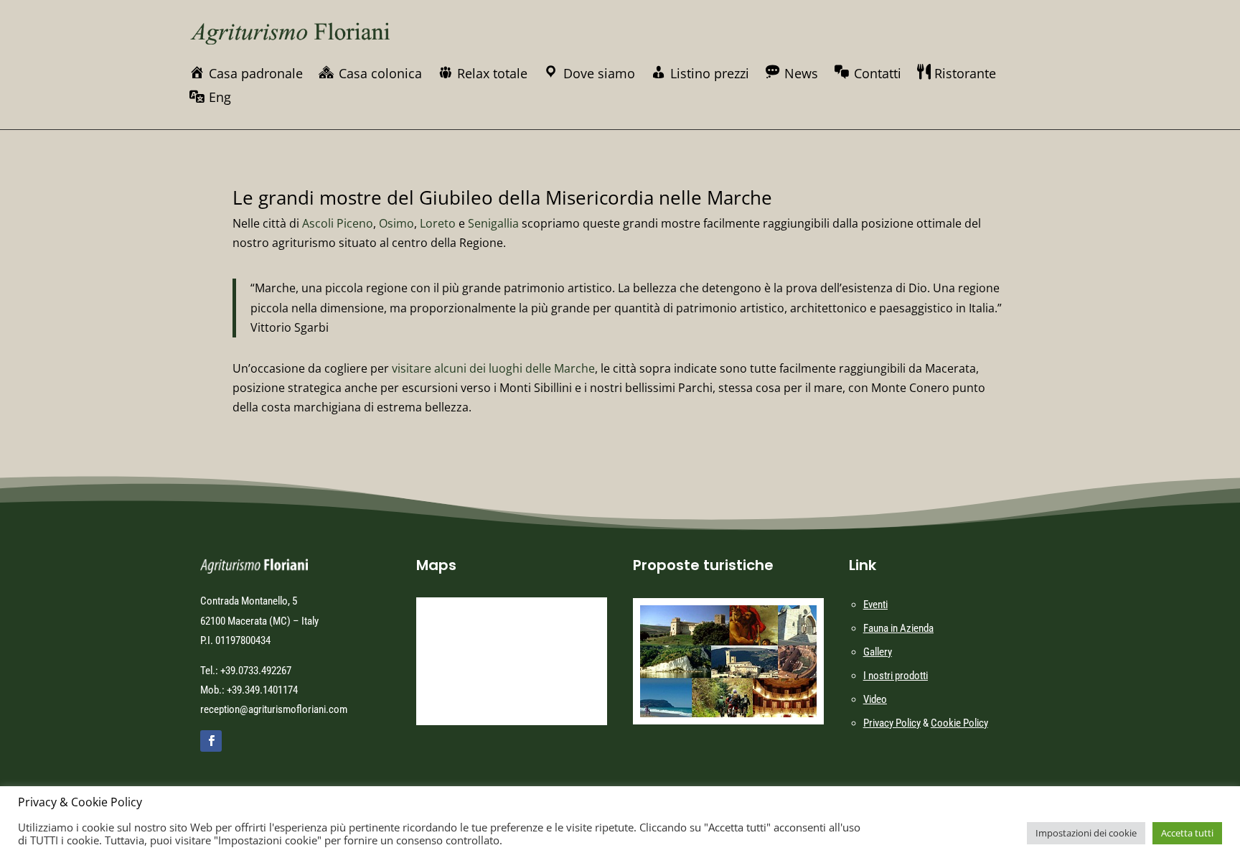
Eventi (875, 604)
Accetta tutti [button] (1187, 832)
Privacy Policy (892, 723)
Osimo (396, 223)
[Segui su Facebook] (211, 741)
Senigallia (493, 223)
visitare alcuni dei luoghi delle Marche (493, 368)
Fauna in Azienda (898, 628)
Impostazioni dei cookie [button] (1086, 832)
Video (875, 699)
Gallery (877, 651)
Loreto (438, 223)
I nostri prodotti (895, 675)
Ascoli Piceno (337, 223)
